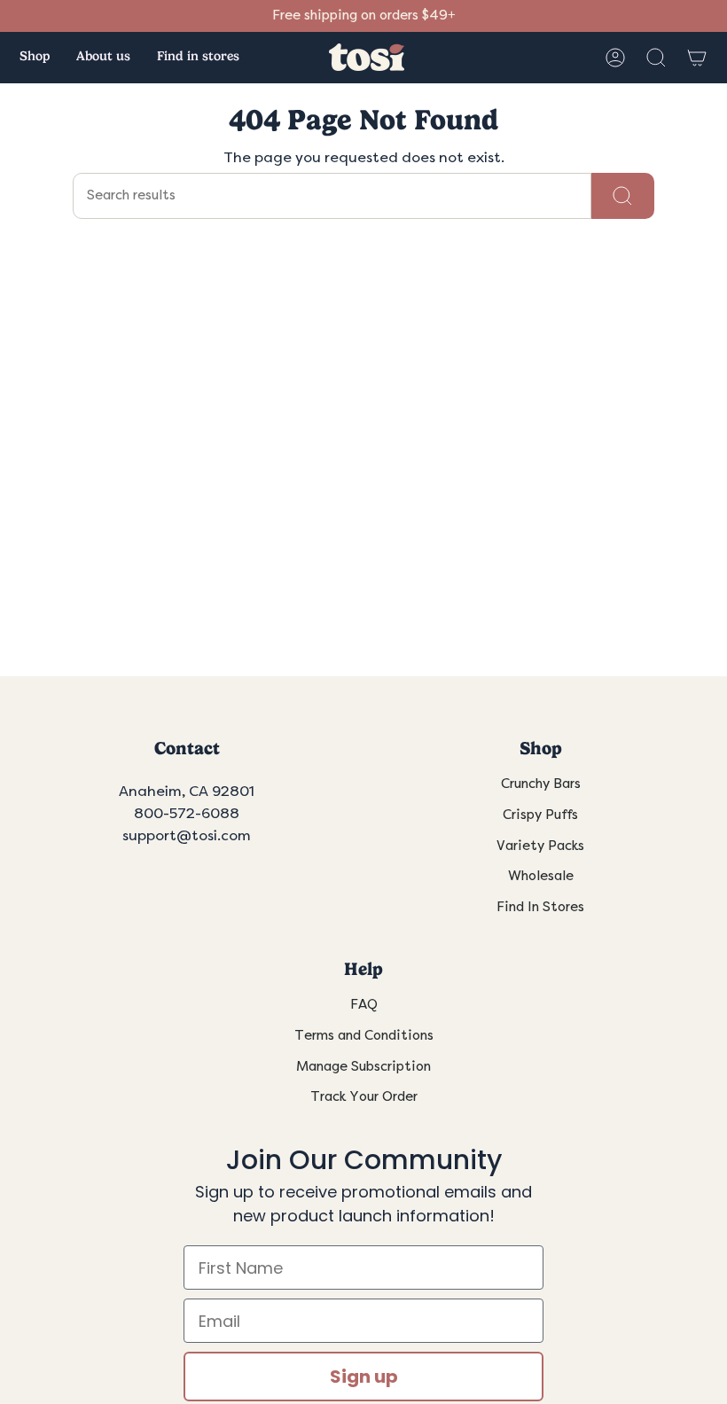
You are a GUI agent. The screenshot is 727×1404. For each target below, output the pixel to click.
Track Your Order (364, 1097)
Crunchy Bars (541, 784)
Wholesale (541, 876)
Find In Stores (540, 907)
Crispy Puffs (540, 815)
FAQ (364, 1004)
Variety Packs (540, 846)
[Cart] (696, 58)
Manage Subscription (363, 1066)
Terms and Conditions (364, 1035)
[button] (34, 57)
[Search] (622, 196)
